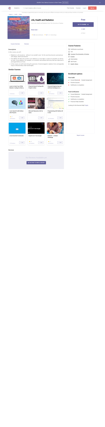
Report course (80, 135)
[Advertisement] (79, 122)
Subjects (11, 14)
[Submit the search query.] (24, 8)
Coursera (73, 54)
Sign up (92, 8)
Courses (78, 8)
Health (15, 14)
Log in (84, 8)
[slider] (48, 92)
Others (20, 14)
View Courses (65, 2)
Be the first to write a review (36, 162)
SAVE (83, 29)
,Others (76, 64)
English (73, 56)
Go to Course (82, 24)
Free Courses (70, 8)
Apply (86, 105)
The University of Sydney (82, 54)
